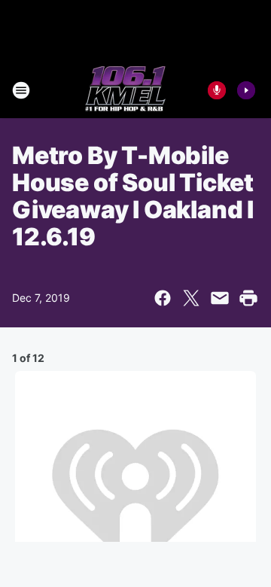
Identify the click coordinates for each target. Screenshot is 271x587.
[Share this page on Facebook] (162, 298)
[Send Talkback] (217, 90)
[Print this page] (248, 298)
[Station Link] (125, 90)
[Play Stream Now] (246, 90)
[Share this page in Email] (219, 298)
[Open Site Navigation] (21, 90)
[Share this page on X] (191, 298)
